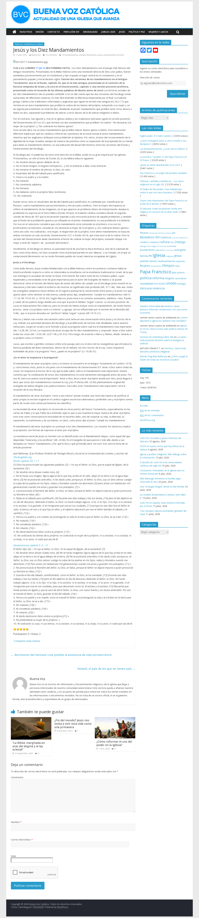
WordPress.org (147, 420)
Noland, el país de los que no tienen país (106, 668)
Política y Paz (137, 31)
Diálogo (180, 242)
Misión (40, 31)
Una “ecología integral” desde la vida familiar (162, 486)
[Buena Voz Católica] (14, 32)
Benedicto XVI (150, 237)
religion (169, 278)
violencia (159, 288)
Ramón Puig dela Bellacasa (153, 356)
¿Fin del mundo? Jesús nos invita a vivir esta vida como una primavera (73, 723)
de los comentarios (152, 415)
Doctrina (162, 246)
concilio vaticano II (180, 237)
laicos (153, 261)
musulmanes (156, 266)
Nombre (16, 822)
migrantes (180, 261)
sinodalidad (146, 283)
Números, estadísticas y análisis (29, 44)
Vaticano (146, 288)
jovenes (144, 261)
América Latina (164, 233)
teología (181, 283)
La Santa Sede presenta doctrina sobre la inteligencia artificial (163, 340)
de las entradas (150, 410)
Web (13, 856)
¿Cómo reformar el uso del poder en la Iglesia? (114, 743)
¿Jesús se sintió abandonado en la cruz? (160, 164)
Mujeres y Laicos (158, 31)
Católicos (165, 237)
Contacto (53, 31)
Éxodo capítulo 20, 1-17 (26, 460)
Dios (172, 242)
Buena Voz (36, 55)
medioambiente (166, 261)
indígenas (170, 256)
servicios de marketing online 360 (157, 336)
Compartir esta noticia (27, 641)
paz (174, 272)
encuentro (169, 250)
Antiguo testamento (88, 55)
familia (144, 256)
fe (150, 256)
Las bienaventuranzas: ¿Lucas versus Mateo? (162, 148)
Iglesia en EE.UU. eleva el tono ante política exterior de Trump (164, 329)
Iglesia (159, 255)
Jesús (122, 31)
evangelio (180, 250)
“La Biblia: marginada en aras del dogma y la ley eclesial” (28, 746)
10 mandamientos (70, 55)
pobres (181, 272)
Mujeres (145, 265)
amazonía (153, 233)
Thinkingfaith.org (22, 457)
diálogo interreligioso (149, 246)
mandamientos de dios (114, 55)
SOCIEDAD (160, 283)
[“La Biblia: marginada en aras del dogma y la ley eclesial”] (31, 719)
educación (160, 250)
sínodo (171, 283)
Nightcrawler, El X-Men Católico (156, 135)
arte (173, 232)
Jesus (100, 55)
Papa (177, 265)
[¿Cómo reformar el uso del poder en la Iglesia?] (115, 719)
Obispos (168, 265)
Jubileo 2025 (108, 31)
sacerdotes (181, 278)
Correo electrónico (22, 839)
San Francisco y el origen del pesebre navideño (163, 173)
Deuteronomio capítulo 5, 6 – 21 (30, 545)
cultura (165, 242)
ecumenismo (147, 250)
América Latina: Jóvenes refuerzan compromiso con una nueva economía (163, 309)
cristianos (154, 242)
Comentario (17, 777)
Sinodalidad (90, 31)
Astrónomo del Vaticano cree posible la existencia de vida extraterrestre (61, 655)
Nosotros (26, 31)
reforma (158, 278)
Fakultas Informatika (150, 306)
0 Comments (51, 55)
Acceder (144, 405)
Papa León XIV (71, 31)
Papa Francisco (155, 272)
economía (171, 246)
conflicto (144, 242)
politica (146, 278)
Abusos (144, 232)
